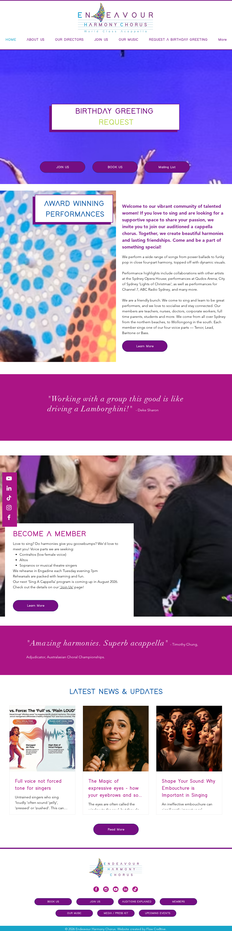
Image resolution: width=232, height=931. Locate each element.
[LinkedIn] (8, 488)
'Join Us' (66, 587)
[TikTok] (8, 497)
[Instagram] (8, 507)
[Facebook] (8, 517)
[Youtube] (115, 889)
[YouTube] (8, 478)
